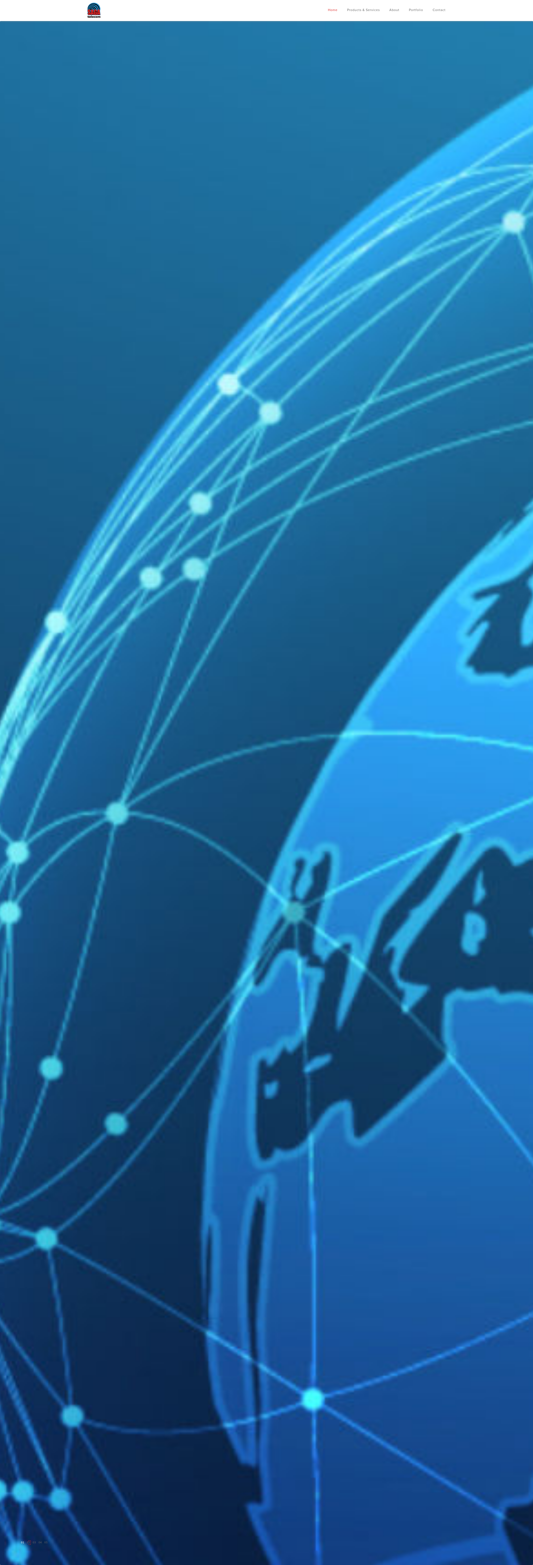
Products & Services (363, 10)
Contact (439, 10)
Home (332, 10)
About (394, 10)
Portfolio (416, 10)
